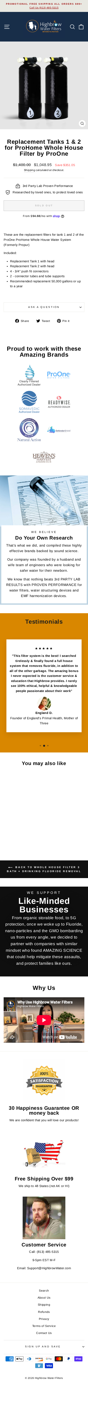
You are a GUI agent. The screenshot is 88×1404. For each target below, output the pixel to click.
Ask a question (44, 307)
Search (44, 1290)
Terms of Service (44, 1326)
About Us (44, 1297)
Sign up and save (43, 1346)
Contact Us (44, 1333)
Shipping (29, 170)
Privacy (44, 1319)
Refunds (44, 1312)
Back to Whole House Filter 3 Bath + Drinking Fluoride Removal (44, 869)
